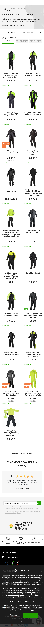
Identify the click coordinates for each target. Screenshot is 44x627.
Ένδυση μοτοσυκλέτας (10, 8)
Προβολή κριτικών (22, 488)
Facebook (7, 562)
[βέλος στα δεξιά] (42, 540)
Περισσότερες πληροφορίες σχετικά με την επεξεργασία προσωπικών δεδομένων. (22, 512)
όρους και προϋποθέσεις (30, 508)
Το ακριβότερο (35, 41)
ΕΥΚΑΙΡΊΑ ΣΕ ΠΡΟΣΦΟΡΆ (22, 453)
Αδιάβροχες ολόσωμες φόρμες (12, 10)
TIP (8, 41)
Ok (30, 615)
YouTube (17, 562)
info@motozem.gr (12, 557)
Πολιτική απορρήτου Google (13, 508)
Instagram (12, 562)
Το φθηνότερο (22, 41)
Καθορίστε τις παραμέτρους (22, 32)
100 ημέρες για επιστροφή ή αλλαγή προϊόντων (23, 526)
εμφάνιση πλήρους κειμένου (12, 25)
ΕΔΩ (32, 610)
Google (14, 578)
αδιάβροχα (22, 8)
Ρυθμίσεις (13, 615)
